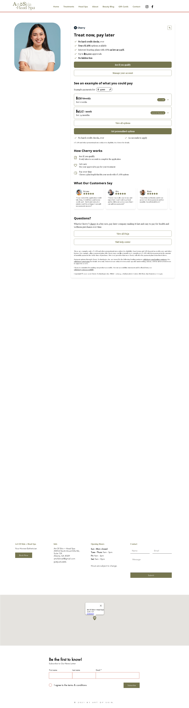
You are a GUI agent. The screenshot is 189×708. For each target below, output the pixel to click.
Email (98, 670)
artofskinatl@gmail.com (64, 558)
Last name (76, 670)
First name (53, 670)
